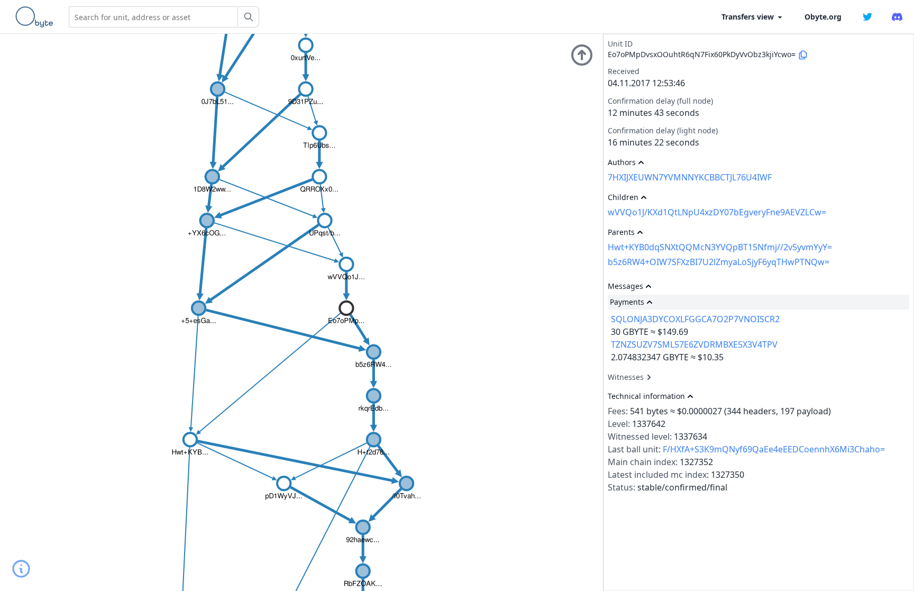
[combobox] (153, 17)
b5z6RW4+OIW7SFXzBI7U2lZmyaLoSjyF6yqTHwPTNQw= (718, 262)
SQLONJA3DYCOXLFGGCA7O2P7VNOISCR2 (695, 319)
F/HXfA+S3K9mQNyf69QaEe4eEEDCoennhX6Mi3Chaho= (774, 449)
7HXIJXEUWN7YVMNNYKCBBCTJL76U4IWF (690, 177)
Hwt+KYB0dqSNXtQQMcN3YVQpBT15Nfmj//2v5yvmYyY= (720, 247)
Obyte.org (823, 17)
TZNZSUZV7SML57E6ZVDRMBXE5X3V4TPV (694, 344)
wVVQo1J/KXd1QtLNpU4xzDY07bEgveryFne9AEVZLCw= (717, 212)
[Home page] (36, 17)
